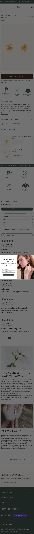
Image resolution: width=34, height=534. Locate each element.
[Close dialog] (33, 255)
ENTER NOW (8, 274)
